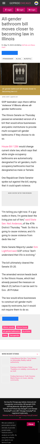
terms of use (6, 442)
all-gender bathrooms (11, 331)
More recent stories (11, 354)
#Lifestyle (27, 59)
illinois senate (8, 327)
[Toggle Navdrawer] (4, 3)
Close (30, 424)
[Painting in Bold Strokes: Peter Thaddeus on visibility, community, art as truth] (5, 370)
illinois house (22, 327)
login (9, 10)
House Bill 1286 (10, 146)
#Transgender (8, 59)
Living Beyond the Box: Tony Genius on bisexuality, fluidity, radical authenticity (23, 360)
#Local (18, 59)
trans (5, 335)
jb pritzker (26, 331)
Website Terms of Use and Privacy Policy (17, 415)
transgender (14, 335)
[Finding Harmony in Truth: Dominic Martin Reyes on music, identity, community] (5, 379)
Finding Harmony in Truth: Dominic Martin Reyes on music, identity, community (22, 378)
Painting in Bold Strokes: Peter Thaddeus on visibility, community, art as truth (24, 369)
